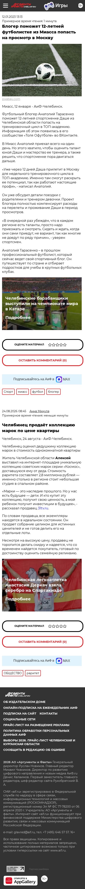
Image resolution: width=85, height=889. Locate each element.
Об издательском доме (24, 702)
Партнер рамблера (39, 869)
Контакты (48, 713)
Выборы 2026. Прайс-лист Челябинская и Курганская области (39, 742)
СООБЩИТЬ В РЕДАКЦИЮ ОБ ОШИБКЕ (34, 750)
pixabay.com (11, 99)
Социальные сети (19, 719)
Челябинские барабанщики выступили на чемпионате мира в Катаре (41, 303)
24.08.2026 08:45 (14, 411)
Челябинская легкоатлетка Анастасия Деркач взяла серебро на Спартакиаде (36, 585)
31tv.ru (43, 508)
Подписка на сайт (19, 713)
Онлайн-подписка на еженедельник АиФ (40, 708)
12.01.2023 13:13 (12, 17)
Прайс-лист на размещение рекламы (36, 725)
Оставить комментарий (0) (43, 360)
